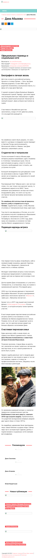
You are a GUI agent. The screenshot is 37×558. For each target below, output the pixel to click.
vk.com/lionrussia (15, 61)
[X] (12, 24)
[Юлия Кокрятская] (18, 477)
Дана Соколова (10, 458)
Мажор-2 (30, 296)
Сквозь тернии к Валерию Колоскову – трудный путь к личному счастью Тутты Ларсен (18, 506)
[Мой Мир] (9, 24)
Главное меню (5, 14)
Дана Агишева (10, 471)
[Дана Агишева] (18, 465)
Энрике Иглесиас (12, 526)
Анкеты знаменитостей (18, 14)
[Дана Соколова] (18, 452)
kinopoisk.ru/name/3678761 (19, 66)
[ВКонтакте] (2, 24)
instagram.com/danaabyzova (20, 64)
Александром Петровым (16, 304)
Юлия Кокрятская (11, 484)
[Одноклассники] (5, 24)
